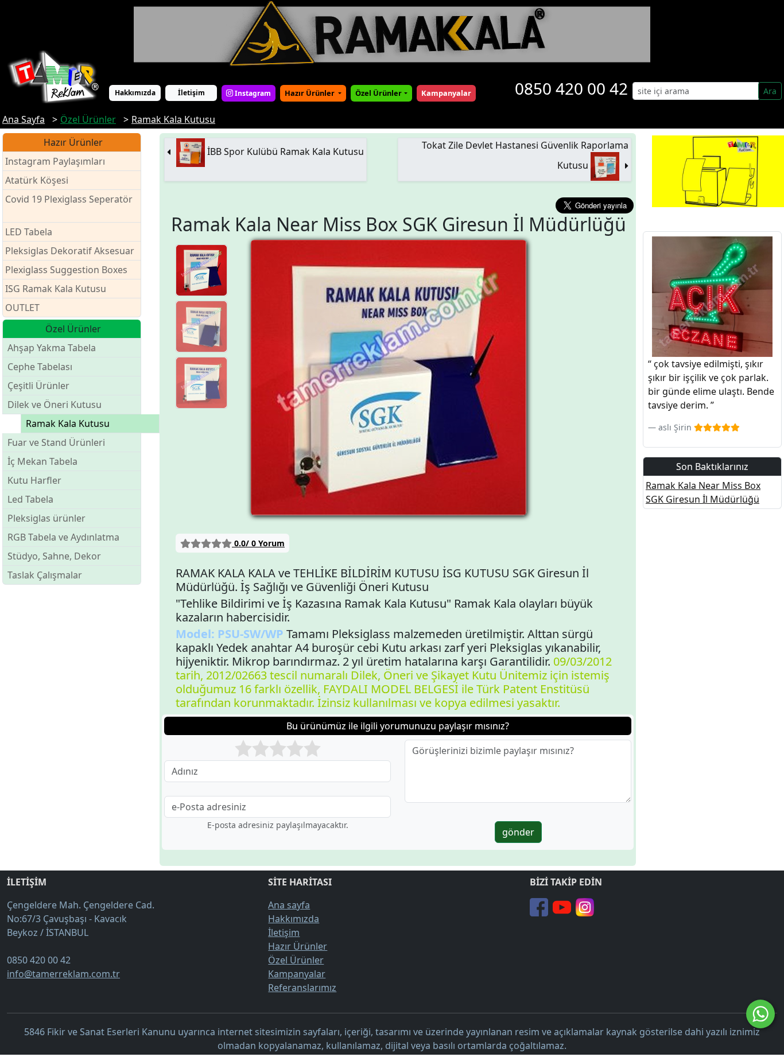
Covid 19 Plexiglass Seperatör (69, 199)
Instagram (252, 93)
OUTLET (22, 307)
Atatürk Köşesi (36, 180)
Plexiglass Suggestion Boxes (66, 269)
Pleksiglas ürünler (46, 518)
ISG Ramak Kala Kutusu (55, 288)
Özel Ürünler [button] (378, 93)
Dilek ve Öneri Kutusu (54, 404)
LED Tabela (28, 232)
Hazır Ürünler (310, 93)
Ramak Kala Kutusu (68, 423)
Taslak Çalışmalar (44, 575)
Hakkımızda (135, 93)
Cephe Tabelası (39, 366)
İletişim (191, 93)
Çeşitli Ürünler (38, 385)
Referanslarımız (302, 987)
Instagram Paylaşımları (55, 161)
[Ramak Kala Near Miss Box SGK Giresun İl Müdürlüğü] (201, 270)
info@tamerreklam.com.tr (63, 973)
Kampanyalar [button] (446, 93)
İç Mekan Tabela (42, 461)
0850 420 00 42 (571, 88)
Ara (770, 91)
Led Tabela (30, 499)
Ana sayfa (289, 905)
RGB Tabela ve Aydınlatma (63, 537)
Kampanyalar (296, 973)
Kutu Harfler (34, 480)
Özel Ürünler (296, 960)
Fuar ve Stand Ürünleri (56, 442)
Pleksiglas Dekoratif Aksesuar (69, 250)
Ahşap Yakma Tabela (51, 347)
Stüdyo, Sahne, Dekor (54, 556)
